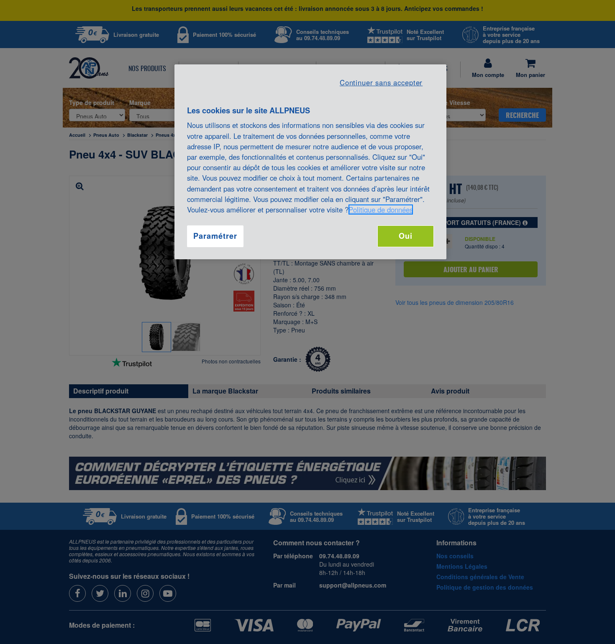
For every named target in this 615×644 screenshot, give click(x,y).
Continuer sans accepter (381, 82)
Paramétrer (215, 235)
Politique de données (380, 209)
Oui (406, 235)
